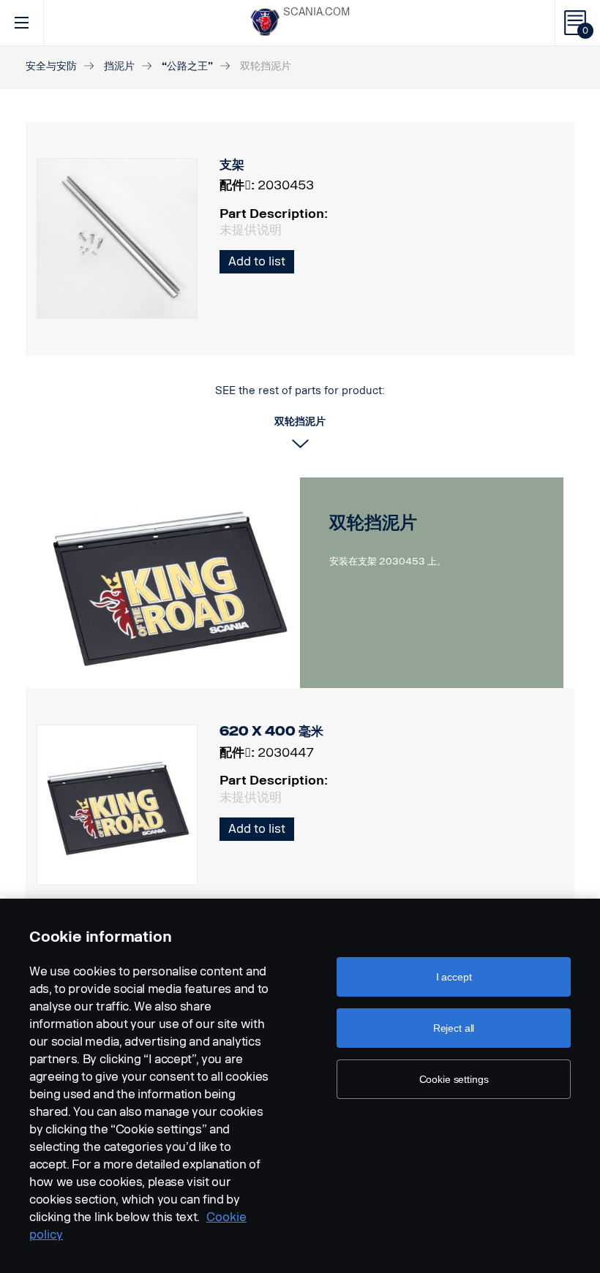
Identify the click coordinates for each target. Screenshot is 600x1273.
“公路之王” (187, 66)
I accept (454, 977)
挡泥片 (119, 66)
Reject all (454, 1028)
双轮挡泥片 (373, 522)
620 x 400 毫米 (271, 731)
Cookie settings (454, 1079)
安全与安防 (51, 66)
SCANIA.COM (316, 12)
